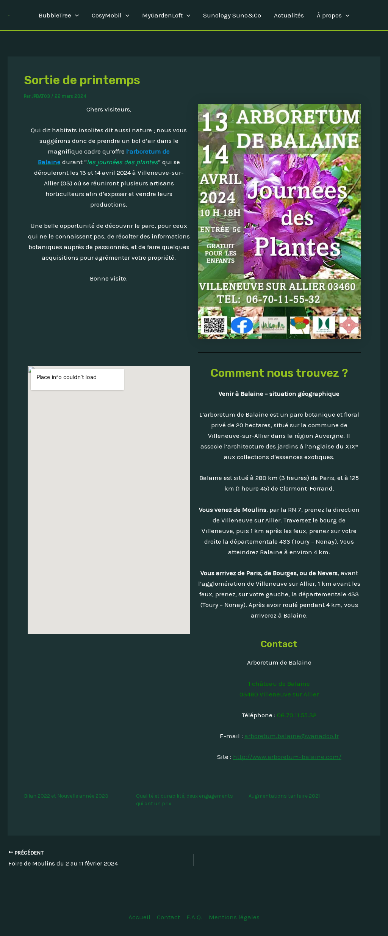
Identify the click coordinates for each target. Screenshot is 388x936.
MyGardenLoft (162, 15)
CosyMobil (107, 15)
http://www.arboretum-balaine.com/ (287, 756)
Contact (168, 917)
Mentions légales (234, 917)
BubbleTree (55, 15)
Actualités (289, 15)
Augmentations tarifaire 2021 (284, 796)
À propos (329, 15)
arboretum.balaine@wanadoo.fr (291, 736)
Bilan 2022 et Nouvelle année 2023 (66, 796)
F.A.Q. (194, 917)
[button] (75, 15)
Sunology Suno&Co (232, 15)
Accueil (139, 917)
